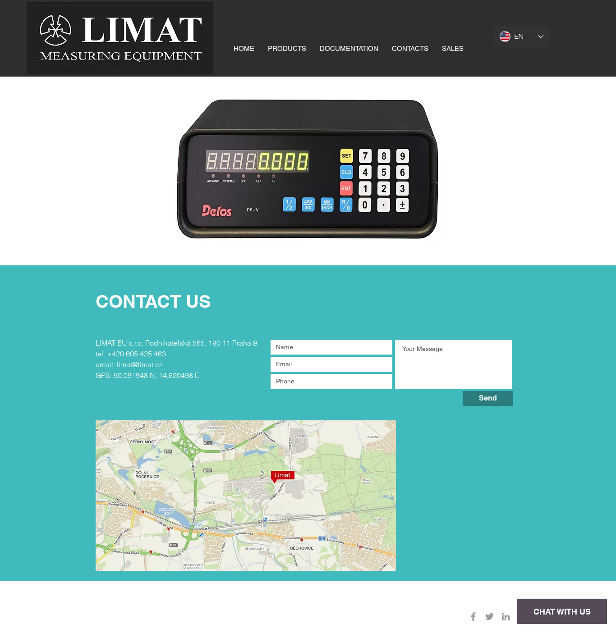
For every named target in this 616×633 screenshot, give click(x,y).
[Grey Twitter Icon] (489, 616)
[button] (287, 48)
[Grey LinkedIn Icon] (505, 616)
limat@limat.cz (140, 364)
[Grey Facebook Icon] (473, 616)
